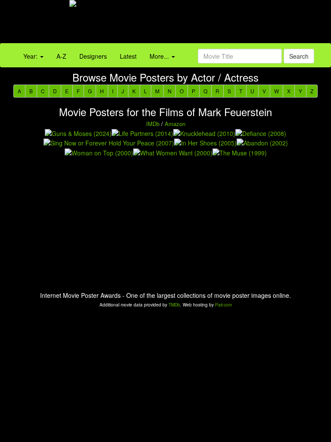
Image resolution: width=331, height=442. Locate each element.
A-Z (61, 56)
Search (299, 56)
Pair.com (223, 305)
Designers (93, 56)
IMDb (152, 124)
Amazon (175, 124)
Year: (31, 56)
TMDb (174, 305)
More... (160, 56)
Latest (128, 56)
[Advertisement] (207, 23)
